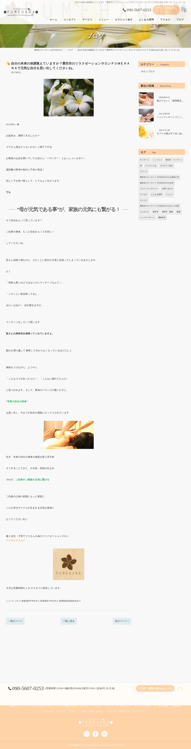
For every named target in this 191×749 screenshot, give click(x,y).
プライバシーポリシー (149, 189)
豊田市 (155, 212)
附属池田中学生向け (30, 601)
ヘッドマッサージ (147, 217)
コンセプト (144, 212)
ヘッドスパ (157, 160)
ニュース (10, 601)
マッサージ (144, 160)
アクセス (143, 194)
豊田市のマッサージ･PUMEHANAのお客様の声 (159, 177)
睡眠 (178, 212)
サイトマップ (140, 711)
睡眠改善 (162, 217)
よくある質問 (156, 194)
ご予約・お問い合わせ (166, 10)
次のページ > (122, 621)
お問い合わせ (167, 189)
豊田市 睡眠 (167, 212)
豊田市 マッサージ (174, 160)
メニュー (169, 194)
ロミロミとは (150, 166)
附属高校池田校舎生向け (70, 601)
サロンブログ (148, 71)
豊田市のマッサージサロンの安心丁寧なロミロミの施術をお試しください (49, 706)
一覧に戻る (69, 621)
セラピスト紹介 (166, 166)
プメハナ (143, 171)
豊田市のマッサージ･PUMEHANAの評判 (156, 183)
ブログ (18, 601)
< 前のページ (15, 621)
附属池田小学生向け (49, 601)
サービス (143, 200)
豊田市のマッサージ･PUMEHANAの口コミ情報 (159, 206)
